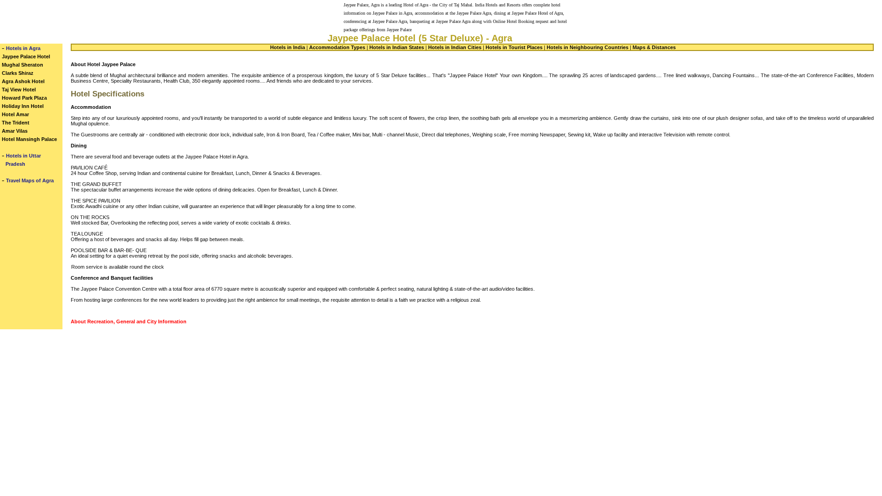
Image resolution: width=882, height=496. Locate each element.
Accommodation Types (337, 47)
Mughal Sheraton (22, 65)
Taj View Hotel (19, 89)
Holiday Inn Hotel (23, 106)
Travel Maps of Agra (30, 180)
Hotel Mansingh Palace (29, 139)
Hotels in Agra (23, 48)
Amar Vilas (15, 131)
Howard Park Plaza (24, 98)
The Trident (15, 122)
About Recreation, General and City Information (129, 321)
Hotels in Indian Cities (454, 47)
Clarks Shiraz (18, 73)
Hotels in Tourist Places (514, 47)
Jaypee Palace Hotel (26, 56)
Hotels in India (287, 47)
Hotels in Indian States (396, 47)
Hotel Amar (15, 114)
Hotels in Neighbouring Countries (587, 47)
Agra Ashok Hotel (23, 81)
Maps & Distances (654, 47)
